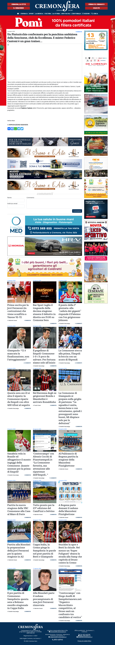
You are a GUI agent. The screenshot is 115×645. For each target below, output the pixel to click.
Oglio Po (96, 8)
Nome (9, 198)
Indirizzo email (12, 203)
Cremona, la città (18, 4)
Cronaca (24, 13)
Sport (31, 13)
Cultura (47, 13)
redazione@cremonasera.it (58, 637)
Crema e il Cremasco (96, 4)
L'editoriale (76, 13)
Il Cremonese (18, 8)
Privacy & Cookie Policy (84, 641)
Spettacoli (65, 13)
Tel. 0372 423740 (85, 634)
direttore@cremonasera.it (58, 632)
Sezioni (87, 13)
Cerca (95, 13)
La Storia (56, 13)
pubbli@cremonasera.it (85, 637)
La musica (39, 13)
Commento (30, 198)
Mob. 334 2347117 (85, 636)
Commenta (77, 211)
